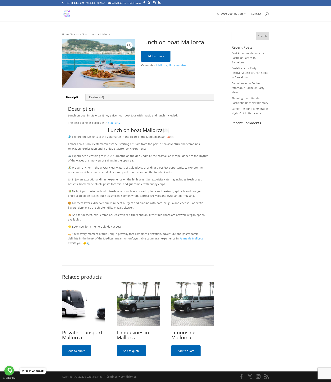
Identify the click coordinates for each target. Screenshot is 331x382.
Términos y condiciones (120, 376)
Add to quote (155, 56)
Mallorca (76, 34)
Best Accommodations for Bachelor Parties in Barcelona (248, 57)
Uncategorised (178, 65)
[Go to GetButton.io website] (9, 378)
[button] (129, 45)
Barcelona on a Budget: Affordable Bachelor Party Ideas (248, 87)
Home (65, 34)
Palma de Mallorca (191, 238)
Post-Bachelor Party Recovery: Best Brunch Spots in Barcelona (250, 72)
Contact (256, 13)
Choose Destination (230, 13)
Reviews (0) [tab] (96, 97)
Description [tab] (73, 97)
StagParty (114, 123)
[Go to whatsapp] (9, 370)
